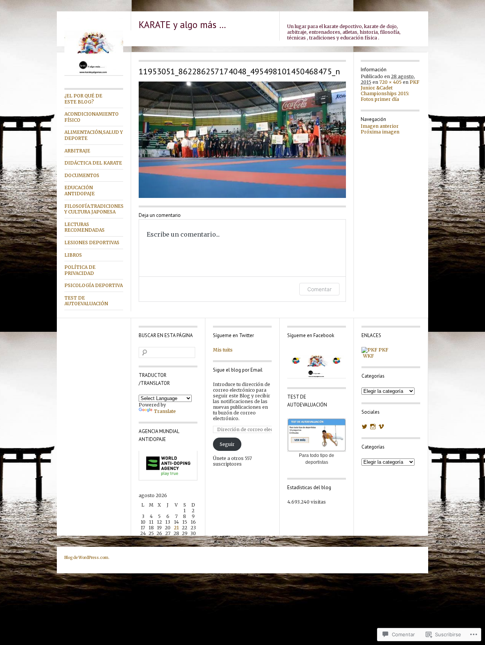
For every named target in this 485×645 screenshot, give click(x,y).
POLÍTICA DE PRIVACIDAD (79, 270)
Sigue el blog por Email (238, 370)
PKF (382, 350)
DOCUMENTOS (81, 175)
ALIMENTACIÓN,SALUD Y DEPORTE (93, 135)
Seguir (227, 444)
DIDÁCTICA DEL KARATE (93, 163)
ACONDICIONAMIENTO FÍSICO (91, 117)
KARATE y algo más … (182, 25)
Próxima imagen (380, 132)
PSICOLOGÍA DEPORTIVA (93, 285)
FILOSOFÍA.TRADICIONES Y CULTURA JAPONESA (93, 209)
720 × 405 (390, 82)
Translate (165, 411)
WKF (368, 356)
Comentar (319, 289)
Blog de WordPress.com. (87, 557)
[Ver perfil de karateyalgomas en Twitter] (364, 427)
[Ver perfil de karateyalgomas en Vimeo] (381, 427)
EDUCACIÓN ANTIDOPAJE (79, 190)
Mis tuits (223, 350)
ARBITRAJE (77, 151)
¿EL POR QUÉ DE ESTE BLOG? (83, 99)
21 (176, 527)
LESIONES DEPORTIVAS (91, 242)
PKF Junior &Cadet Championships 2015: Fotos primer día (390, 90)
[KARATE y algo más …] (93, 74)
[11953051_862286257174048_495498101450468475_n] (242, 140)
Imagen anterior (380, 126)
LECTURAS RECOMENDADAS (84, 227)
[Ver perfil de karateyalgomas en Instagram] (373, 427)
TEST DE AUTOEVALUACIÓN (86, 301)
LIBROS (73, 255)
